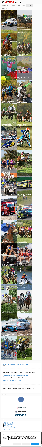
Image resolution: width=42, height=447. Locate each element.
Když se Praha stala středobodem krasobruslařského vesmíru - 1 (15, 386)
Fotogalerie (29, 5)
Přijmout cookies (35, 443)
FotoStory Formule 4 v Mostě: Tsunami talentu (11, 380)
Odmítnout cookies (26, 443)
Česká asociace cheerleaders (9, 423)
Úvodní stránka (5, 5)
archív (39, 391)
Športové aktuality (7, 429)
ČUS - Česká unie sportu (8, 426)
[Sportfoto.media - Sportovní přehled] (5, 2)
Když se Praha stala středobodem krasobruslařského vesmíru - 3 (15, 364)
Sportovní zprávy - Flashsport (9, 422)
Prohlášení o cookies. (6, 440)
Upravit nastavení (17, 443)
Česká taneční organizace (8, 424)
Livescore (5, 428)
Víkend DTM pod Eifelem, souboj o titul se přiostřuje (12, 369)
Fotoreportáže (13, 5)
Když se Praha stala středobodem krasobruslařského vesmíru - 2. (15, 375)
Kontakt (13, 8)
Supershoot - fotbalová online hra (10, 427)
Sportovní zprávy (5, 8)
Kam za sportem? (21, 5)
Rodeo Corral (6, 425)
